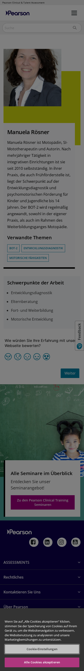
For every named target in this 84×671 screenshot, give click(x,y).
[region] (42, 639)
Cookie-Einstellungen (42, 649)
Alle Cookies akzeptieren (42, 662)
